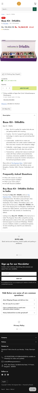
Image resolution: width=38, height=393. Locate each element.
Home (2, 14)
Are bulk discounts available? (12, 184)
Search (3, 389)
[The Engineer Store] (19, 3)
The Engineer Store (16, 163)
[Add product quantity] (9, 88)
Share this (7, 109)
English (4, 381)
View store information (8, 99)
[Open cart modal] (35, 3)
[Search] (35, 9)
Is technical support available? (12, 180)
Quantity (3, 84)
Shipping (4, 104)
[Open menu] (2, 3)
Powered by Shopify (28, 385)
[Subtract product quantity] (3, 88)
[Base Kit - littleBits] (19, 51)
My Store (5, 23)
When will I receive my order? (13, 178)
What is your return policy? (12, 182)
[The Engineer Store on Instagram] (5, 375)
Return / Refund (10, 389)
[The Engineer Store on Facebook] (2, 375)
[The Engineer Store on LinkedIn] (8, 375)
